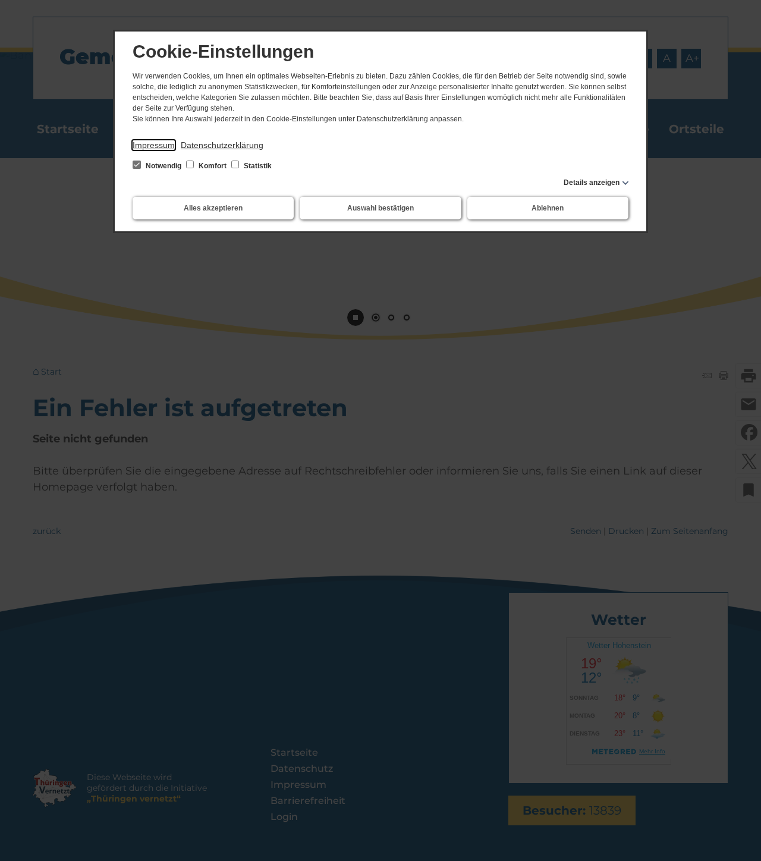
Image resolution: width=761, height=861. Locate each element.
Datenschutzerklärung (222, 145)
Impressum (154, 145)
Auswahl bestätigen (380, 208)
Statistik (257, 166)
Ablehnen (548, 208)
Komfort (212, 166)
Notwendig (163, 166)
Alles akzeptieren (213, 208)
